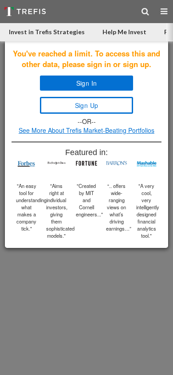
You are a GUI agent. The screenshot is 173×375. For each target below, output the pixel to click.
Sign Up (86, 105)
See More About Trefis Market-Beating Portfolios (86, 130)
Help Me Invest (124, 32)
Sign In (86, 83)
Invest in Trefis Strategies (47, 32)
